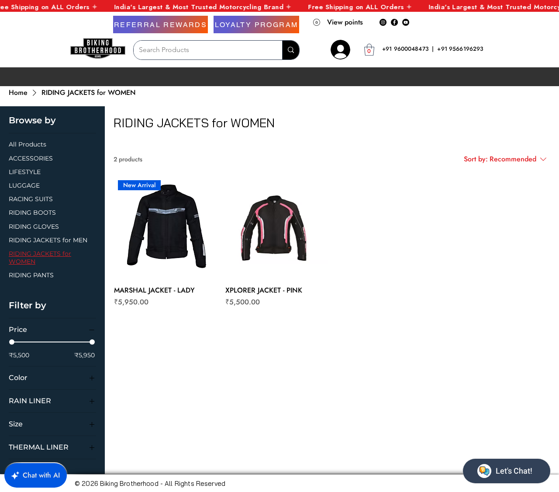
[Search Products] (290, 50)
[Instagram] (383, 22)
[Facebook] (394, 22)
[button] (369, 50)
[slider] (12, 342)
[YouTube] (405, 22)
